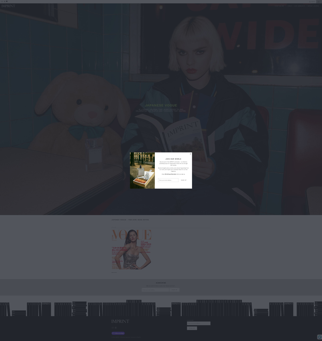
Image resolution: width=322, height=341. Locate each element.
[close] (190, 153)
